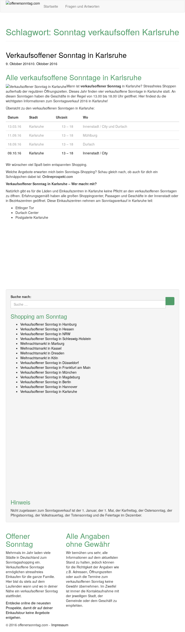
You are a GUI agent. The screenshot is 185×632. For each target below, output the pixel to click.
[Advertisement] (92, 255)
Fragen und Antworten (82, 6)
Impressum (59, 624)
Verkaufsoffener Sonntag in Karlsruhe (66, 55)
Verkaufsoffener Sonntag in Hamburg (48, 324)
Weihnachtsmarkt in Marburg (42, 343)
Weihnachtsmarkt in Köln (39, 357)
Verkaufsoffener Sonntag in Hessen (47, 329)
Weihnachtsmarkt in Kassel (40, 348)
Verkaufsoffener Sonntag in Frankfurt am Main (55, 367)
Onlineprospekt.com (57, 176)
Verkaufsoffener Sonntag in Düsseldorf (49, 362)
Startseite (51, 6)
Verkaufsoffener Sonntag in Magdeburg (50, 377)
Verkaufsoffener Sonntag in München (48, 372)
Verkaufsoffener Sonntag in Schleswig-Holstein (55, 338)
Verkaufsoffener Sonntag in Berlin (45, 381)
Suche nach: (21, 296)
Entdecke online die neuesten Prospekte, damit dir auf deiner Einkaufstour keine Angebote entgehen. (29, 610)
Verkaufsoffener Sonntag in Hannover (48, 386)
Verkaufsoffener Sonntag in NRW (45, 333)
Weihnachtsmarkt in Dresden (42, 353)
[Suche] (169, 301)
